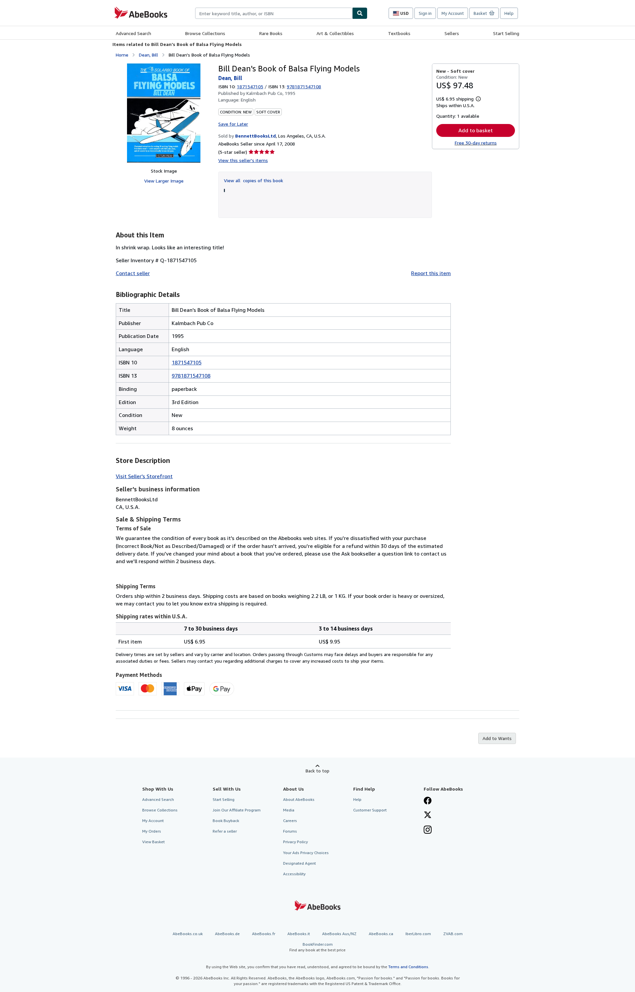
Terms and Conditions (408, 966)
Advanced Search (133, 33)
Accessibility (294, 873)
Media (288, 809)
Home (122, 55)
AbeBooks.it (298, 933)
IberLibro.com (418, 933)
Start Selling (506, 33)
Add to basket (475, 130)
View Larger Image (164, 181)
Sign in (425, 13)
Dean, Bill (148, 55)
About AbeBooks (299, 799)
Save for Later (233, 124)
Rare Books (270, 33)
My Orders (151, 831)
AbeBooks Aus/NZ (339, 933)
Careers (290, 820)
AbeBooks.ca (381, 933)
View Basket (153, 841)
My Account (453, 13)
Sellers (451, 33)
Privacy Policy (295, 841)
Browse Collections (205, 33)
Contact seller (133, 273)
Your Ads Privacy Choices (306, 852)
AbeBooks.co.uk (188, 933)
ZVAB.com (453, 933)
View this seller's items (243, 160)
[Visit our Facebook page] (428, 801)
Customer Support (370, 809)
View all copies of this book (253, 180)
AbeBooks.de (227, 933)
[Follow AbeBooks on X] (428, 815)
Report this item (431, 273)
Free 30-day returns (476, 142)
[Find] (360, 13)
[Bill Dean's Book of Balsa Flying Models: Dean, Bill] (163, 113)
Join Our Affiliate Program (237, 809)
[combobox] (273, 13)
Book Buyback (226, 820)
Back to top (317, 770)
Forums (290, 831)
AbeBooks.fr (263, 933)
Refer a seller (225, 831)
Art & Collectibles (335, 33)
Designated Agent (299, 863)
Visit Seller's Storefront (144, 476)
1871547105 (250, 86)
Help (509, 13)
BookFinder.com (317, 947)
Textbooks (399, 33)
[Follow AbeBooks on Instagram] (428, 830)
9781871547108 (191, 375)
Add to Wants (497, 738)
